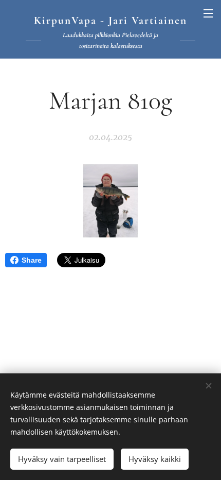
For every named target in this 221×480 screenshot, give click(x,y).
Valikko (208, 13)
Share (32, 260)
